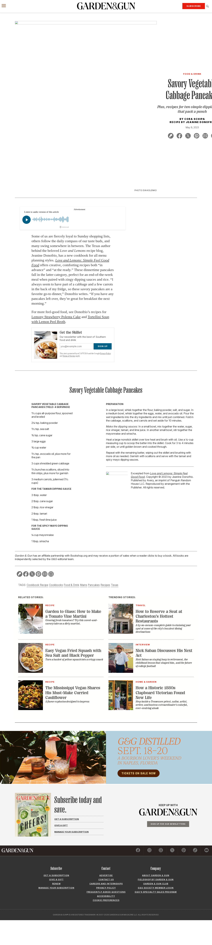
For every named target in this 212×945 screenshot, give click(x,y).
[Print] (51, 574)
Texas (114, 585)
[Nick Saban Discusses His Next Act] (120, 671)
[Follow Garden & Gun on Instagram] (149, 850)
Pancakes (94, 585)
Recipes (105, 585)
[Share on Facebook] (179, 136)
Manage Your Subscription (71, 831)
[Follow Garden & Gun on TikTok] (195, 850)
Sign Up (102, 346)
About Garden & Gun (155, 875)
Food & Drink (71, 585)
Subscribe (193, 6)
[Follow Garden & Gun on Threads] (160, 850)
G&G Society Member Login (156, 888)
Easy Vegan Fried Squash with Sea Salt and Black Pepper (73, 653)
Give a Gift (61, 825)
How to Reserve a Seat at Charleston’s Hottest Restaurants (159, 616)
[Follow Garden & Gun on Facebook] (137, 850)
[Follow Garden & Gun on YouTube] (206, 850)
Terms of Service (69, 356)
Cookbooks (56, 585)
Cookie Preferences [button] (106, 900)
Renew (56, 883)
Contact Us (106, 879)
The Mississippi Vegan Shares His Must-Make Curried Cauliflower (72, 692)
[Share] (171, 136)
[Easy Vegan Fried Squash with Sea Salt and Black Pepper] (30, 671)
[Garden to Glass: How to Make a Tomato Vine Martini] (30, 632)
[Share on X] (188, 136)
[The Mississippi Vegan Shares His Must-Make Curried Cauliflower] (30, 709)
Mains (83, 585)
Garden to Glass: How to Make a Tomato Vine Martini (73, 614)
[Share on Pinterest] (196, 136)
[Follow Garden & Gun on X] (172, 850)
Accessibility (106, 896)
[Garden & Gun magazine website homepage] (106, 6)
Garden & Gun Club (155, 883)
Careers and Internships (106, 883)
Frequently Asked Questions (106, 892)
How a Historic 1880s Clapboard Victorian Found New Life (160, 692)
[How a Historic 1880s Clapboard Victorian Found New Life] (120, 709)
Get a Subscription (66, 819)
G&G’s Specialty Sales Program (156, 892)
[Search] (207, 6)
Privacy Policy (105, 353)
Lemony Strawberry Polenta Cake (56, 317)
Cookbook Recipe (37, 585)
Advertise (106, 875)
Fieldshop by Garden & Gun (156, 879)
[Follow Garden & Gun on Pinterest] (183, 850)
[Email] (205, 136)
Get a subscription (56, 875)
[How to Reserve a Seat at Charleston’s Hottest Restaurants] (120, 632)
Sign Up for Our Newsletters (168, 824)
